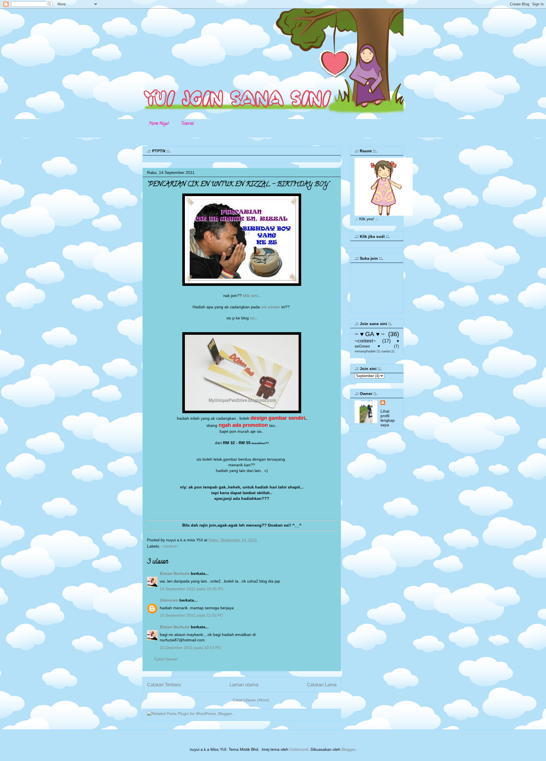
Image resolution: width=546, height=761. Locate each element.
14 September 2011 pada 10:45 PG (192, 589)
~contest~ (170, 546)
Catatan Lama (321, 684)
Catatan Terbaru (164, 684)
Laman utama (243, 684)
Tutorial (187, 124)
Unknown (169, 600)
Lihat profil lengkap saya (387, 418)
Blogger (348, 749)
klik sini (250, 295)
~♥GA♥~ (370, 334)
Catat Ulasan (165, 659)
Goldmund (298, 749)
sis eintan (270, 307)
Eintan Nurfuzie (175, 573)
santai (385, 351)
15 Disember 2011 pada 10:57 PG (190, 647)
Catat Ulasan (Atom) (251, 700)
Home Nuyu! (159, 124)
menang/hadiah (365, 351)
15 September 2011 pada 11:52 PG (191, 615)
